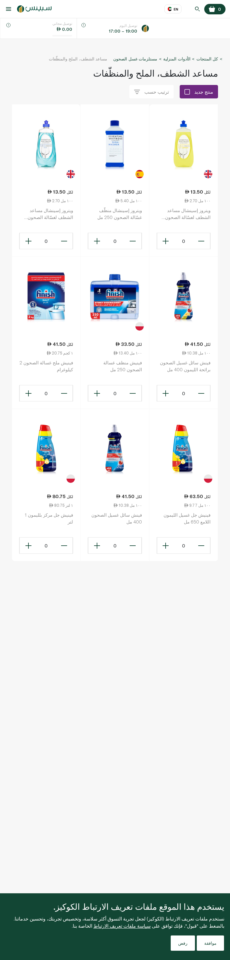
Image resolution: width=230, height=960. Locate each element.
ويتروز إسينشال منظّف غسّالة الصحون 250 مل (119, 214)
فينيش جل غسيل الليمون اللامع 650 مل (187, 518)
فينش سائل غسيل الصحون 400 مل (116, 518)
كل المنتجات (207, 58)
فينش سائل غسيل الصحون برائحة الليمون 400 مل (185, 366)
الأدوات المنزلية (176, 58)
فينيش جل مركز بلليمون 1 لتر (49, 518)
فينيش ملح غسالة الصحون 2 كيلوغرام (46, 366)
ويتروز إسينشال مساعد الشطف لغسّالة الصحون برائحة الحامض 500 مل (188, 214)
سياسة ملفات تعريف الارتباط (122, 926)
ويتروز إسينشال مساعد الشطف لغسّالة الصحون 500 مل (50, 214)
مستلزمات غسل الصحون (135, 58)
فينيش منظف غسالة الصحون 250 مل (122, 366)
